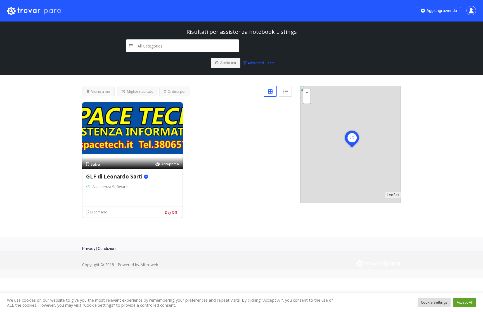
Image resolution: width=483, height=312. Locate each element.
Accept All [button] (465, 302)
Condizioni (107, 248)
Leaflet (393, 195)
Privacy (88, 248)
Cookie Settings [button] (434, 302)
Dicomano (98, 212)
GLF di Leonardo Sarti (115, 176)
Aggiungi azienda (441, 10)
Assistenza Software (110, 186)
